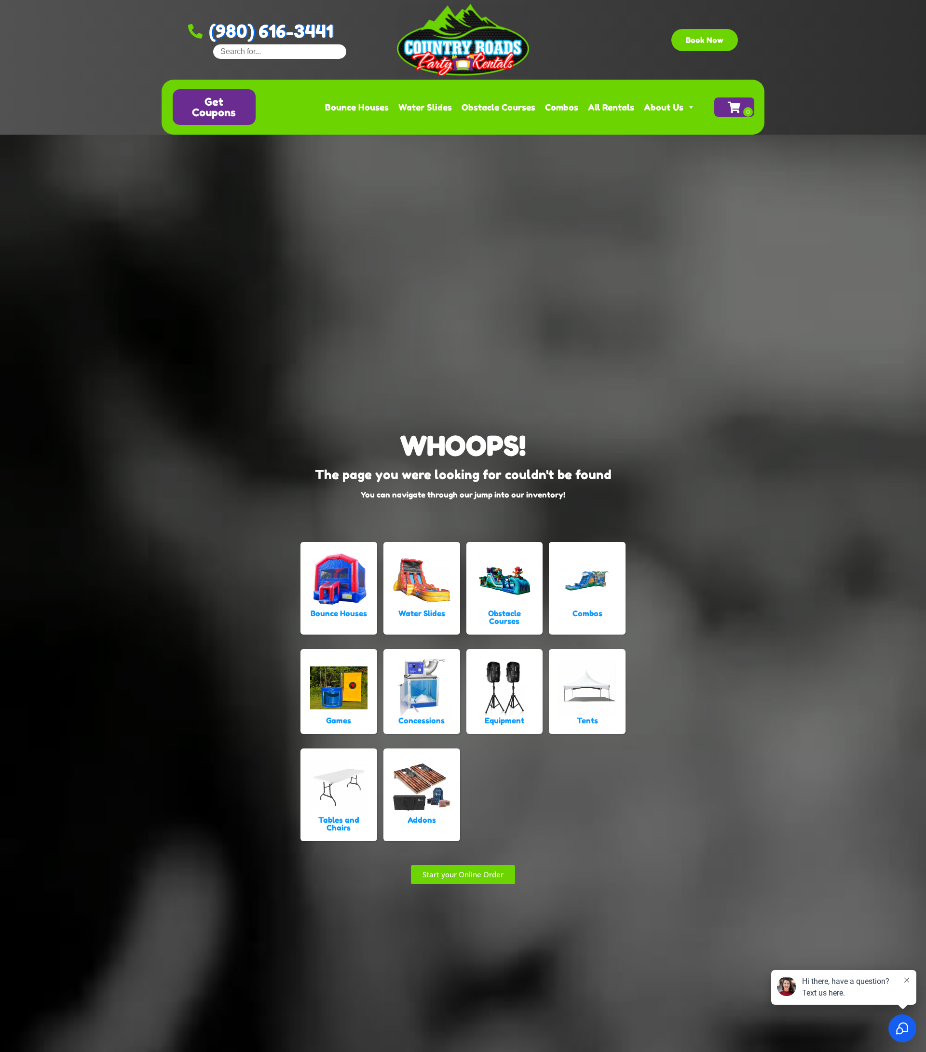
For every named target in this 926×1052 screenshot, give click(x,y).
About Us (663, 107)
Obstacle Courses (498, 107)
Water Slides (425, 107)
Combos (561, 107)
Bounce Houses (357, 107)
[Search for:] (279, 51)
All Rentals (611, 107)
